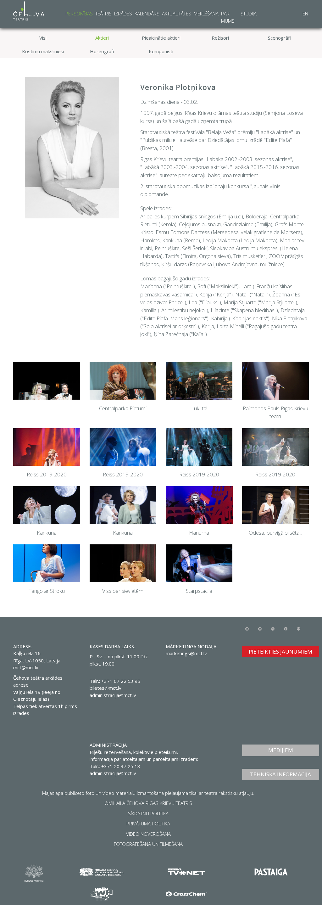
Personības (79, 13)
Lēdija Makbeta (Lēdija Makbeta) (240, 240)
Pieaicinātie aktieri (161, 38)
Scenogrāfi (279, 38)
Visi (43, 38)
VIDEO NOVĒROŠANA (148, 834)
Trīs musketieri (249, 256)
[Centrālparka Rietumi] (123, 381)
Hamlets (150, 240)
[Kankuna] (46, 505)
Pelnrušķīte (167, 248)
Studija (249, 13)
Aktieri (102, 38)
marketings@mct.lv (186, 653)
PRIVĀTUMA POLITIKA (148, 823)
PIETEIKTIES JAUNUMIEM (280, 651)
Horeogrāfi (102, 51)
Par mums (228, 17)
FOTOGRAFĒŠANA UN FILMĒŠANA (148, 844)
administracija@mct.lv (113, 695)
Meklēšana (206, 13)
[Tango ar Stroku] (46, 563)
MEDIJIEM (280, 750)
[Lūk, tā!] (199, 381)
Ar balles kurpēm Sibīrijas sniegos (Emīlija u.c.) (191, 216)
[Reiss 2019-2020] (46, 447)
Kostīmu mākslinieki (43, 51)
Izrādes (123, 13)
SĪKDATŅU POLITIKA (148, 813)
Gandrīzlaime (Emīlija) (247, 224)
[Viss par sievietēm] (123, 563)
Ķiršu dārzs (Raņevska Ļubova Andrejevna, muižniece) (223, 264)
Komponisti (161, 51)
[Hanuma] (199, 505)
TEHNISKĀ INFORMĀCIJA (280, 774)
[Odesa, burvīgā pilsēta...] (275, 505)
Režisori (220, 38)
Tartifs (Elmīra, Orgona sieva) (198, 256)
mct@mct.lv (25, 667)
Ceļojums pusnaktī (200, 224)
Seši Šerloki (195, 248)
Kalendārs (147, 13)
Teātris (103, 13)
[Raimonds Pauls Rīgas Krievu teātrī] (275, 381)
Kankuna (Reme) (181, 240)
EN (305, 13)
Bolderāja (257, 216)
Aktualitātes (176, 13)
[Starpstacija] (199, 563)
